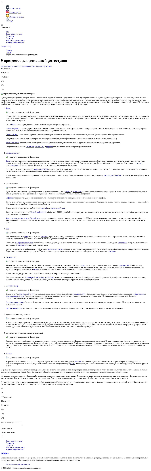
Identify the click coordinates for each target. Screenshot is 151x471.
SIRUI (72, 364)
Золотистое (122, 243)
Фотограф (44, 66)
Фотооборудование (22, 66)
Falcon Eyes (39, 147)
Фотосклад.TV (15, 13)
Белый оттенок (22, 245)
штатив (78, 362)
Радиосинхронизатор (14, 302)
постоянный (42, 208)
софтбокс (44, 237)
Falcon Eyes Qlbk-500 (37, 212)
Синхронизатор (12, 286)
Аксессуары (35, 66)
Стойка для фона (12, 153)
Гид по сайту (6, 46)
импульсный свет (58, 208)
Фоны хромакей (12, 143)
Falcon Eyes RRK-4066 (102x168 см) (39, 278)
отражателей (124, 265)
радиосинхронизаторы (15, 296)
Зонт (7, 229)
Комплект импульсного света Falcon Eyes (22, 218)
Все (7, 32)
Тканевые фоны (12, 129)
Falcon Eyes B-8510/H (39, 169)
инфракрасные (139, 294)
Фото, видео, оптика (14, 34)
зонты (67, 192)
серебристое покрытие (24, 243)
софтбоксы (77, 192)
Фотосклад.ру (15, 8)
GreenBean (30, 147)
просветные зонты (55, 249)
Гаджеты (9, 38)
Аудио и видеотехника (15, 42)
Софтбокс (10, 198)
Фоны (8, 108)
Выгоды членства (16, 17)
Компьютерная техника (15, 40)
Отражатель (10, 66)
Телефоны (10, 36)
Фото (3, 66)
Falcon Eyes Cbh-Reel (112, 175)
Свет (50, 66)
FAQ (11, 21)
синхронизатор (79, 294)
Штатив (9, 353)
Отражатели (10, 257)
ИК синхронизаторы (14, 308)
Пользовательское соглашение (18, 464)
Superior (49, 147)
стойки (36, 270)
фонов (13, 124)
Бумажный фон (12, 135)
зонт (25, 237)
